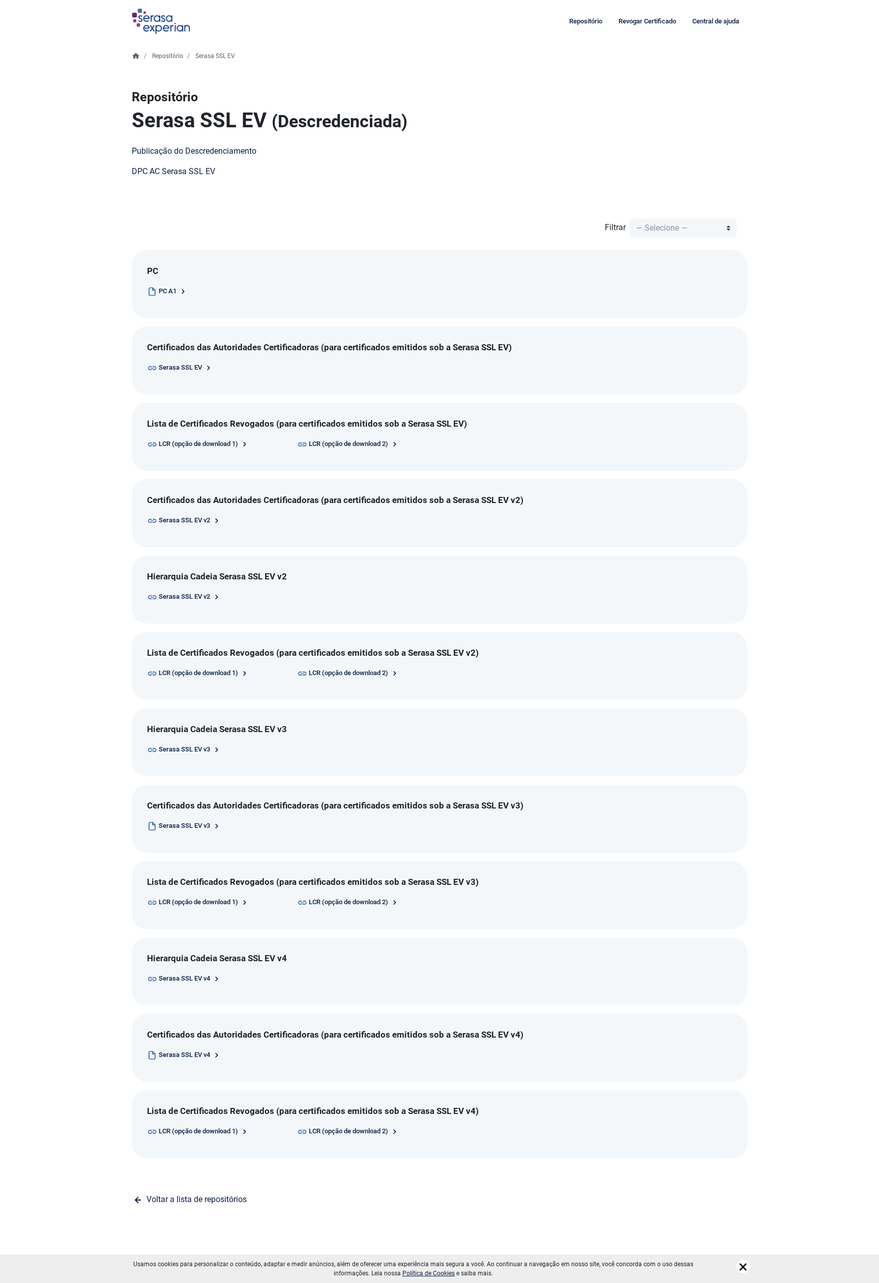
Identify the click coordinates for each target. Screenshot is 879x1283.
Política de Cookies (428, 1273)
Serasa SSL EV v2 (185, 520)
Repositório (585, 21)
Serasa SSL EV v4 (185, 978)
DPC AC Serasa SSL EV (173, 171)
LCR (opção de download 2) (349, 444)
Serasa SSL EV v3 (185, 749)
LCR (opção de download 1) (199, 444)
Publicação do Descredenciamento (194, 151)
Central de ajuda (715, 21)
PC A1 (168, 291)
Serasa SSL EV (181, 367)
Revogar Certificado (647, 21)
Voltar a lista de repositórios (195, 1199)
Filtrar (616, 227)
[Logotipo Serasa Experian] (161, 21)
